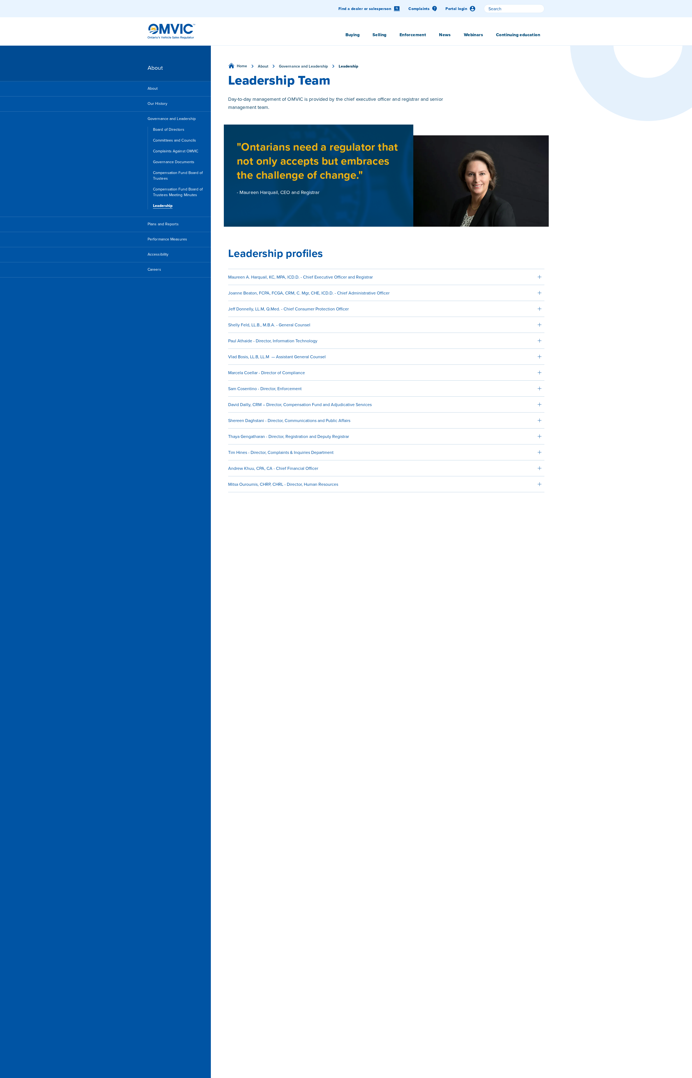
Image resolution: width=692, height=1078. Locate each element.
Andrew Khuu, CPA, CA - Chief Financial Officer (273, 468)
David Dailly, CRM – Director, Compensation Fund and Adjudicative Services (300, 404)
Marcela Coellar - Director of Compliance (266, 373)
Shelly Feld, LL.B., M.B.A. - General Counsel (269, 325)
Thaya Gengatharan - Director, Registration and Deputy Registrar (288, 436)
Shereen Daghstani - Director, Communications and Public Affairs (289, 420)
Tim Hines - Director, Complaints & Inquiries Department (281, 452)
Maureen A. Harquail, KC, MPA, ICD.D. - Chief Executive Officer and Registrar (300, 277)
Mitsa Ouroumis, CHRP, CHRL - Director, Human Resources (283, 484)
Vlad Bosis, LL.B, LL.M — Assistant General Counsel (277, 357)
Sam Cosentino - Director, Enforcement (265, 388)
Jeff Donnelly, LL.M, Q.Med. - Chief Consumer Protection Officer (288, 309)
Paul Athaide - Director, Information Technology (272, 341)
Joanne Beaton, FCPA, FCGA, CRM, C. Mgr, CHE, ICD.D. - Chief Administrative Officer (309, 293)
